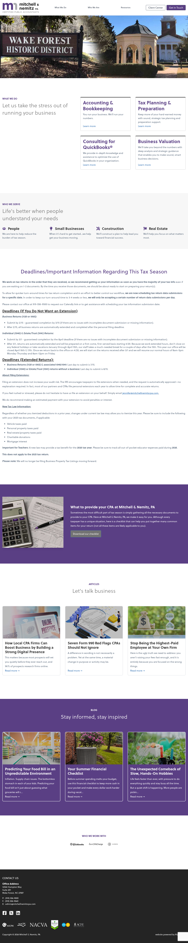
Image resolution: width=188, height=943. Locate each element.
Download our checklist (86, 533)
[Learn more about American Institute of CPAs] (8, 925)
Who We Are (93, 7)
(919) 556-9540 (11, 901)
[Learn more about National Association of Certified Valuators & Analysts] (39, 925)
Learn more (100, 126)
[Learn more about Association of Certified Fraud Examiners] (79, 925)
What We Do (60, 7)
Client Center (155, 7)
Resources (125, 7)
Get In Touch (176, 7)
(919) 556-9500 (12, 898)
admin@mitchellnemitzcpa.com (20, 903)
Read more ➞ (31, 670)
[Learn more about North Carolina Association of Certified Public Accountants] (21, 925)
